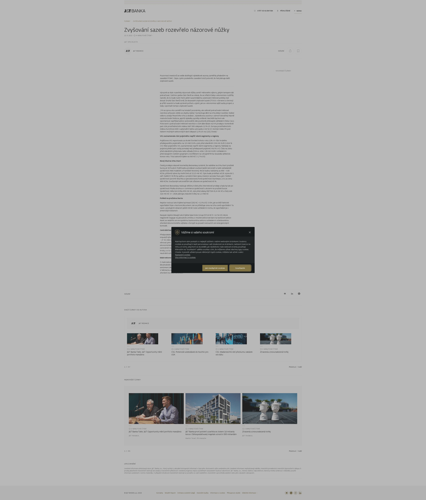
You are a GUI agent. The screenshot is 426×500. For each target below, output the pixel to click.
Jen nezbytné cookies (215, 268)
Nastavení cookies (182, 255)
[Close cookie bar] (250, 232)
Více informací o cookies (185, 257)
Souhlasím (240, 268)
